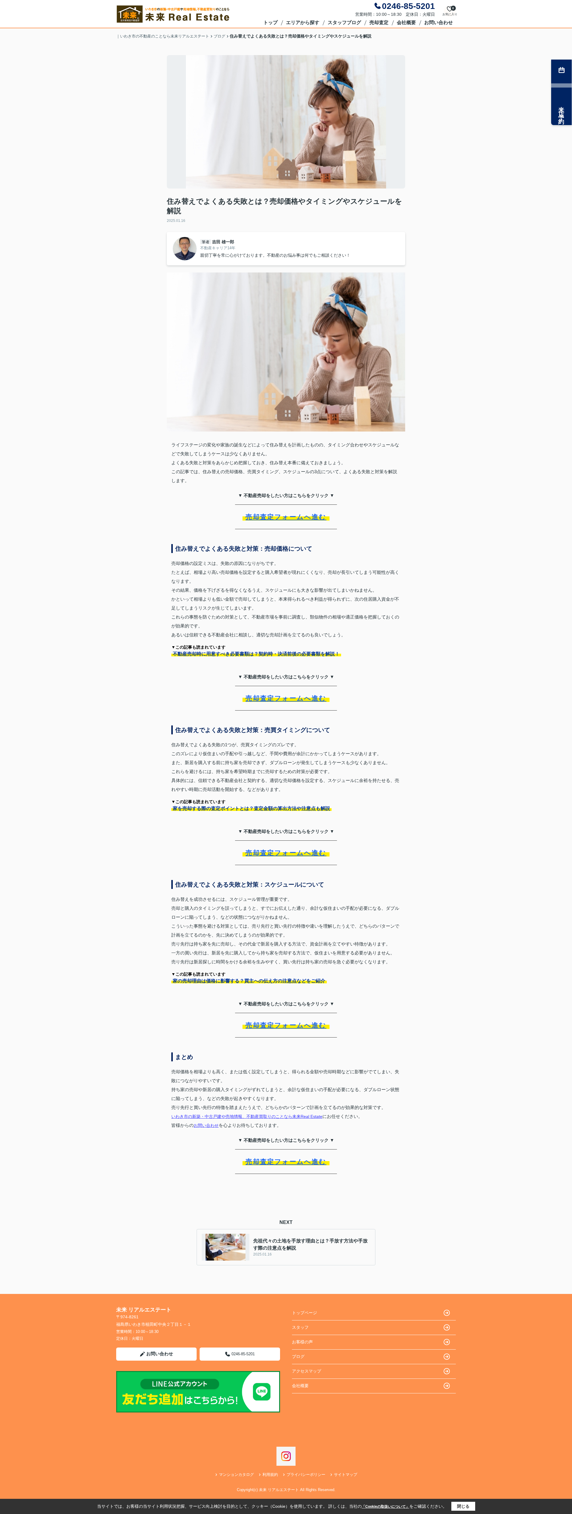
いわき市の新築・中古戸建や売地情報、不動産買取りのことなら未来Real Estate (246, 1116)
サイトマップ (345, 1474)
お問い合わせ (438, 22)
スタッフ (300, 1327)
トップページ (304, 1312)
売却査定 (378, 22)
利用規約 (270, 1474)
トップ (270, 22)
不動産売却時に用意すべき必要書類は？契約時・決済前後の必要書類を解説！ (256, 653)
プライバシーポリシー (306, 1474)
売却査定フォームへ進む (285, 517)
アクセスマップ (306, 1371)
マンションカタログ (236, 1474)
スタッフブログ (344, 22)
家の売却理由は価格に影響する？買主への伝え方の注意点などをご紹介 (249, 980)
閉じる (463, 1506)
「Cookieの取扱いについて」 (385, 1506)
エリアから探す (302, 22)
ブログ (298, 1356)
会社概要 (406, 22)
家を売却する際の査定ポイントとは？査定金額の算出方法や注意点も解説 (251, 808)
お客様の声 (302, 1341)
